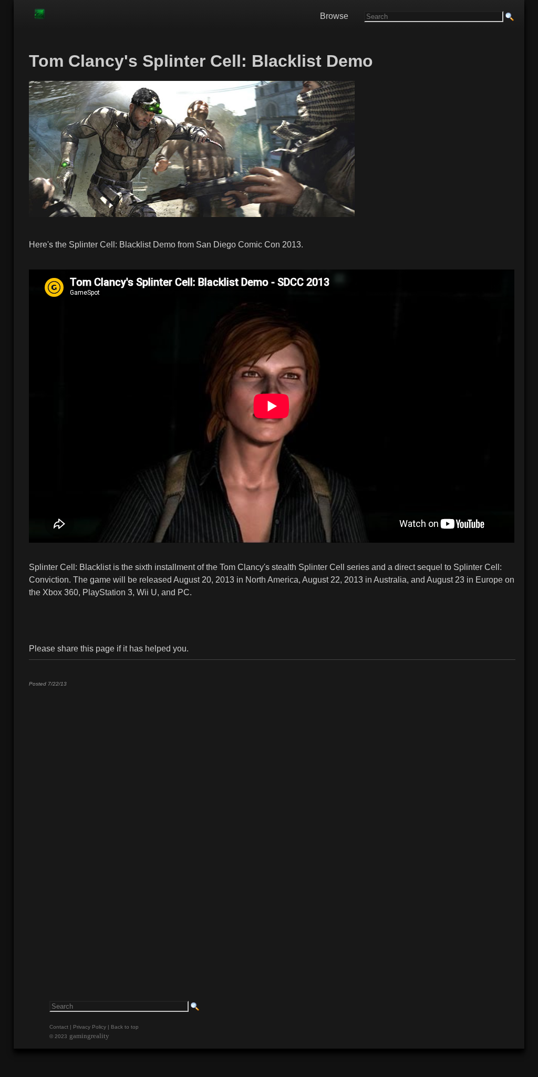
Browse (334, 16)
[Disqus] (271, 826)
